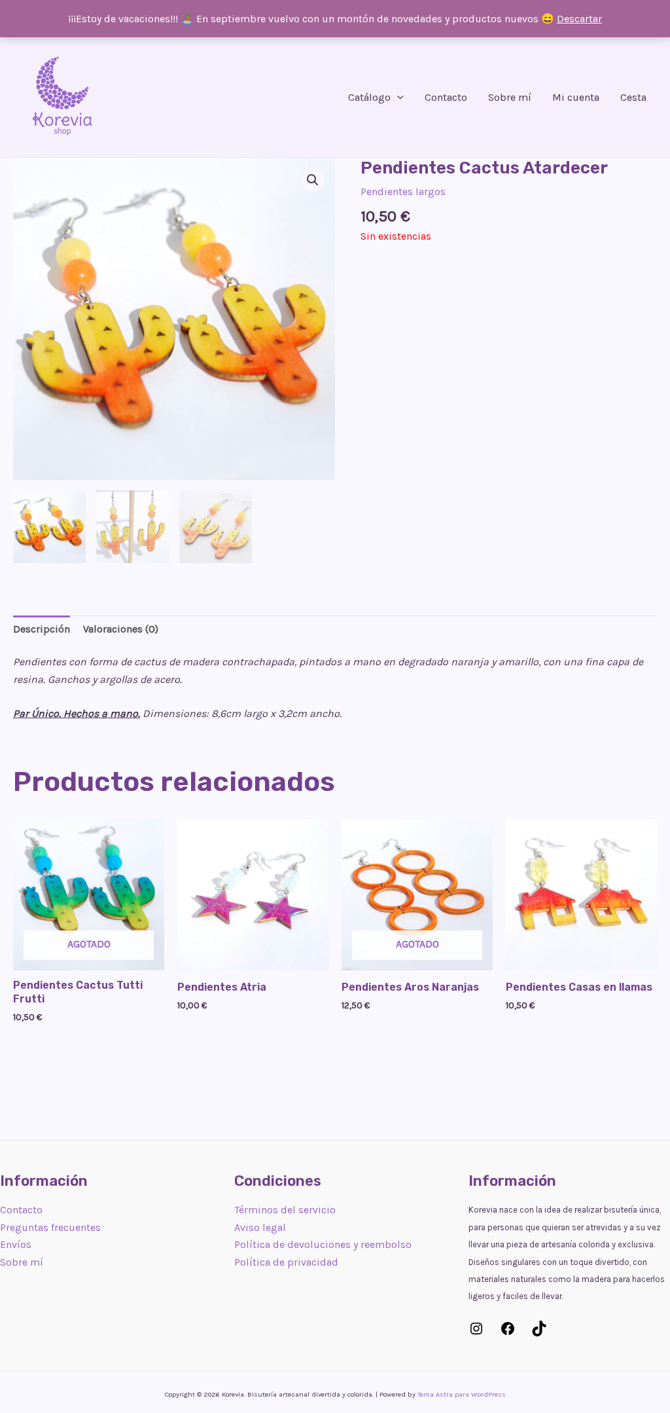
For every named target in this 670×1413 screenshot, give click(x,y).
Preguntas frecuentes (50, 1227)
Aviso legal (260, 1227)
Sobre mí (509, 97)
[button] (313, 180)
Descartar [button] (579, 18)
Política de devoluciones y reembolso (323, 1244)
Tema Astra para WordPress (461, 1394)
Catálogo (369, 97)
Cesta (633, 97)
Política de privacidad (286, 1262)
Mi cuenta (575, 97)
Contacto (446, 97)
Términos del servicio (285, 1209)
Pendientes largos (403, 191)
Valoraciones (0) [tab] (120, 629)
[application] (397, 97)
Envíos (15, 1244)
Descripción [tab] (41, 629)
